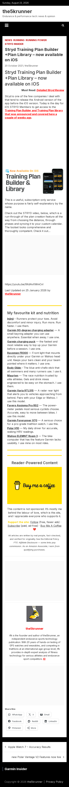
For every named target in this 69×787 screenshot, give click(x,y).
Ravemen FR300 (17, 352)
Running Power (36, 40)
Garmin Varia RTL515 (20, 390)
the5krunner (17, 11)
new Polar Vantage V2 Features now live (36, 757)
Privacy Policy (54, 781)
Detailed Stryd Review (50, 90)
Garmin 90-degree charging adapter (30, 330)
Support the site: (19, 522)
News (8, 40)
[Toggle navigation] (6, 25)
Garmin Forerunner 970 (22, 420)
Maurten (12, 375)
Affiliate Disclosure (28, 542)
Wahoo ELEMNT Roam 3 (22, 436)
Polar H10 (13, 428)
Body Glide (14, 367)
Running (19, 40)
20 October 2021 (14, 65)
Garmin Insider (16, 769)
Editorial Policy (51, 539)
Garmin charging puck (21, 341)
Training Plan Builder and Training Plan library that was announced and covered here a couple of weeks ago (34, 114)
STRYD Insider (14, 43)
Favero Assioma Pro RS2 (22, 405)
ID (44, 659)
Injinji (10, 318)
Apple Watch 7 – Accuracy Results (29, 747)
